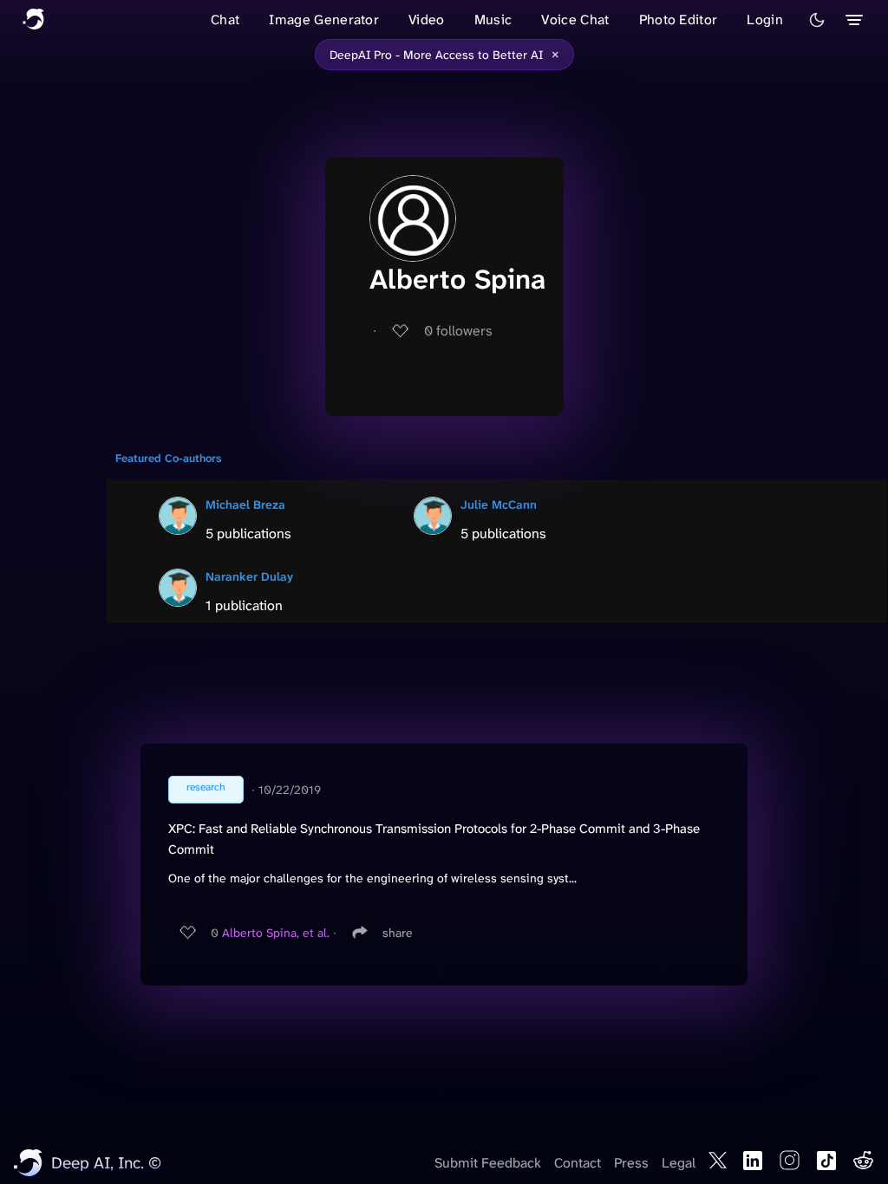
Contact (577, 1163)
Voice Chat (575, 19)
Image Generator (324, 19)
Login (765, 19)
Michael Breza (245, 504)
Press (631, 1163)
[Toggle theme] (817, 20)
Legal (678, 1163)
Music (493, 19)
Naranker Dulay (249, 576)
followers (458, 331)
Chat (225, 19)
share (397, 932)
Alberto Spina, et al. (276, 932)
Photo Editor (678, 19)
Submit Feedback (487, 1163)
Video (426, 19)
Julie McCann (498, 504)
